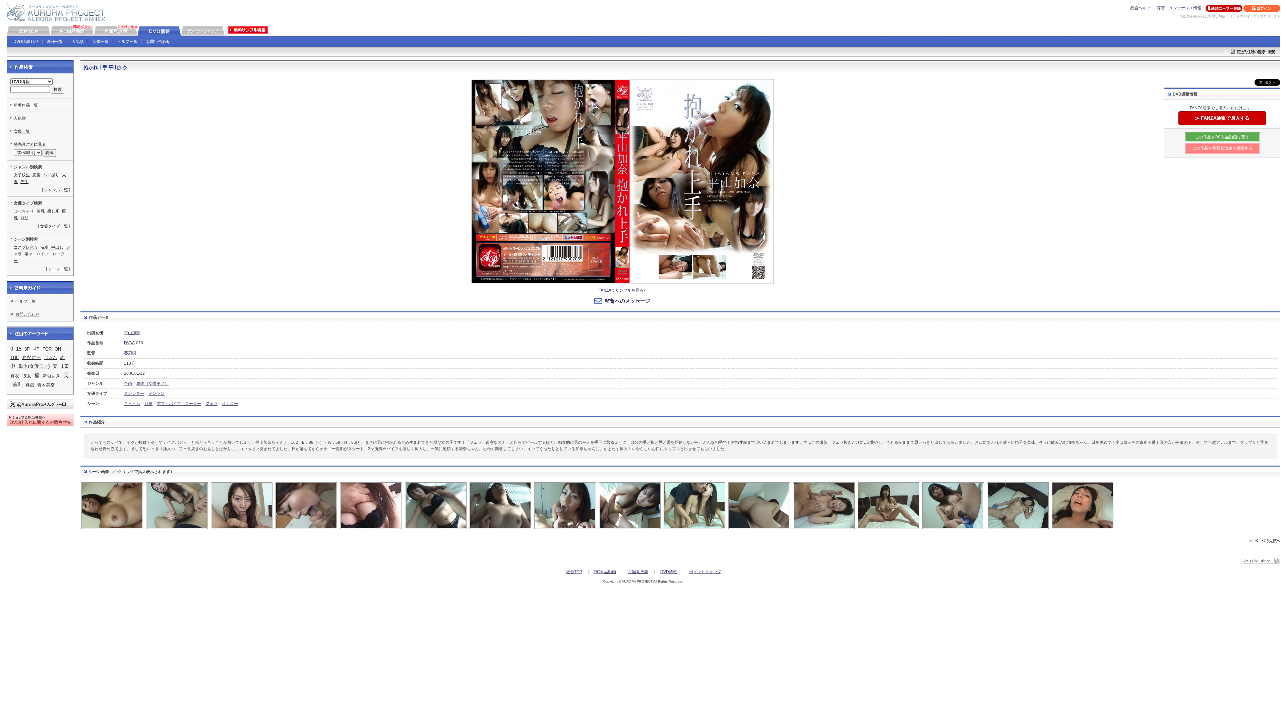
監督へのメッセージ (627, 301)
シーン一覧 (58, 269)
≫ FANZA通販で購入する (1222, 118)
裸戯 (29, 384)
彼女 (27, 375)
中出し (57, 247)
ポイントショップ (705, 571)
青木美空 (46, 384)
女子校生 (22, 175)
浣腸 (45, 247)
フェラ (211, 403)
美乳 (41, 211)
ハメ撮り (51, 175)
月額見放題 (638, 571)
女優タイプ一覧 (54, 226)
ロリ (24, 218)
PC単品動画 (605, 571)
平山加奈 (132, 332)
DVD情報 (668, 571)
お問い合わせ (158, 41)
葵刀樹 (130, 353)
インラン (156, 393)
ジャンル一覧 (56, 190)
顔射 (148, 403)
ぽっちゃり (24, 211)
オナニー (230, 403)
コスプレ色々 (26, 247)
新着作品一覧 (26, 105)
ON (58, 349)
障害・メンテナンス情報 (1179, 8)
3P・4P (32, 349)
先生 (24, 181)
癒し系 (53, 211)
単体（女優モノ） (152, 383)
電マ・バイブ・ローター (179, 403)
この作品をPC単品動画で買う (1222, 137)
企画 (128, 383)
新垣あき (51, 375)
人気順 (78, 41)
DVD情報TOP (25, 41)
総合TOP (574, 571)
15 (18, 349)
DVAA (129, 343)
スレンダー (134, 393)
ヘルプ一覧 (127, 41)
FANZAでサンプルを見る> (622, 290)
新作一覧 (55, 41)
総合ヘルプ (1140, 8)
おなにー (31, 357)
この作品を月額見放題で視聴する (1222, 148)
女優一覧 (101, 41)
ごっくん (132, 403)
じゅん (50, 357)
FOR (47, 349)
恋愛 (37, 175)
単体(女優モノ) (34, 366)
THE (14, 357)
